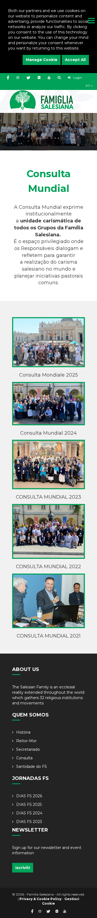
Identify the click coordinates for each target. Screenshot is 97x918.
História (23, 732)
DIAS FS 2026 (29, 796)
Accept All (75, 60)
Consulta (24, 758)
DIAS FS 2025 (29, 804)
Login (77, 77)
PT (88, 86)
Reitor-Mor (26, 740)
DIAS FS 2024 (29, 813)
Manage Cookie (41, 60)
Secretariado (28, 749)
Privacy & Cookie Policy (40, 899)
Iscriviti (22, 868)
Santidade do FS (31, 766)
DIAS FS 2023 (29, 821)
